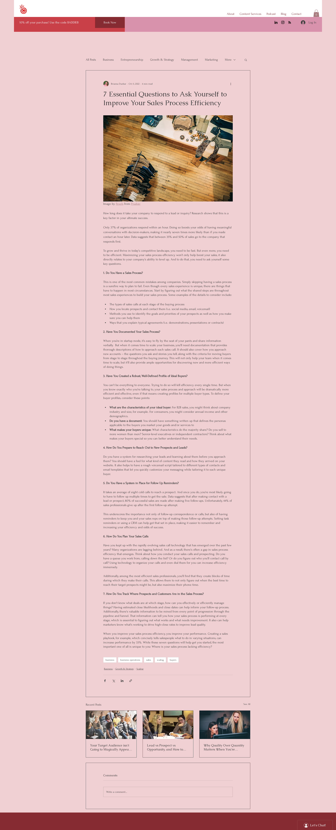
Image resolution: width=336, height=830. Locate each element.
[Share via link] (130, 680)
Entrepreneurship (132, 59)
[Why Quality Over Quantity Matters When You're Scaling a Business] (225, 725)
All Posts (91, 59)
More (228, 59)
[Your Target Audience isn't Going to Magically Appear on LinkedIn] (111, 725)
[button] (316, 13)
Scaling (140, 668)
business (110, 660)
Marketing (211, 59)
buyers (173, 660)
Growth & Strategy (162, 59)
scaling (160, 660)
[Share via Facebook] (105, 680)
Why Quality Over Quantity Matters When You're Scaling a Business (224, 747)
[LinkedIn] (276, 22)
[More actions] (231, 84)
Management (189, 59)
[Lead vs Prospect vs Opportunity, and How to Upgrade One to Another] (168, 725)
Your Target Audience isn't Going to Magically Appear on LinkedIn (110, 747)
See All (246, 704)
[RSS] (290, 22)
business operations (130, 660)
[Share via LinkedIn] (122, 680)
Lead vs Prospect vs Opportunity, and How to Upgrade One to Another (165, 747)
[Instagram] (283, 22)
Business (108, 59)
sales (148, 660)
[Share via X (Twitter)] (113, 680)
